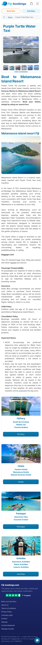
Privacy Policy (6, 612)
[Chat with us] (37, 640)
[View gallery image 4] (24, 67)
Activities (31, 11)
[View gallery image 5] (30, 67)
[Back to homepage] (4, 17)
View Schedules (21, 71)
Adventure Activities (21, 562)
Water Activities (21, 564)
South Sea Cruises (21, 422)
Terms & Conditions (8, 608)
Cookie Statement (8, 625)
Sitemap (4, 622)
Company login (7, 615)
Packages (21, 513)
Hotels (21, 466)
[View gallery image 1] (5, 67)
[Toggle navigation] (37, 3)
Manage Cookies (7, 629)
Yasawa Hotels (21, 469)
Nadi (13, 475)
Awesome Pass (21, 517)
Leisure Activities (21, 567)
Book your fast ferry (8, 601)
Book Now (11, 11)
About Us (5, 605)
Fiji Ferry (21, 418)
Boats (10, 17)
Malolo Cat (21, 424)
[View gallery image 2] (12, 67)
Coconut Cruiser (21, 519)
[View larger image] (21, 49)
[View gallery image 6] (36, 67)
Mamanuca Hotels (21, 472)
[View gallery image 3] (18, 67)
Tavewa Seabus (21, 427)
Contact (4, 618)
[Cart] (31, 3)
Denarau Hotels (24, 475)
